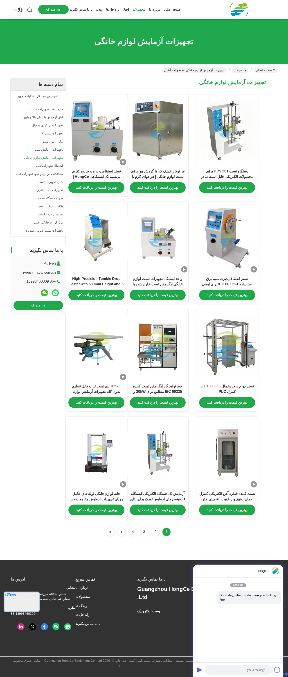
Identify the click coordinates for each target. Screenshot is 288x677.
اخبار (126, 9)
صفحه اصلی (172, 9)
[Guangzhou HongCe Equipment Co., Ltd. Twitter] (33, 627)
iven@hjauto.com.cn (39, 272)
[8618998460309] (68, 627)
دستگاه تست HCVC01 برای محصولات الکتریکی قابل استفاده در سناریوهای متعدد (227, 176)
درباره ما (154, 9)
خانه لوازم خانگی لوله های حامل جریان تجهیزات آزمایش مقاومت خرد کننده (96, 499)
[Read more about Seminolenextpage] (121, 532)
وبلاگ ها (81, 606)
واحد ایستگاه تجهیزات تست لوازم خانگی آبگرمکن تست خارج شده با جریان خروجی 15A (158, 284)
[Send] (199, 670)
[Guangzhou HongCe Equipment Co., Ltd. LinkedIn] (21, 627)
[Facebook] (284, 674)
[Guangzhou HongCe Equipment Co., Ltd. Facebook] (44, 627)
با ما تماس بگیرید (81, 9)
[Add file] (277, 670)
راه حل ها (112, 9)
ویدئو (99, 9)
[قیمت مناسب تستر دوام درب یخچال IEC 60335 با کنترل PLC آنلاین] (227, 345)
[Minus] (199, 571)
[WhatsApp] (55, 293)
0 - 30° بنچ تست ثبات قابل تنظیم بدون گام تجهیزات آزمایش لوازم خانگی (96, 391)
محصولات (139, 9)
